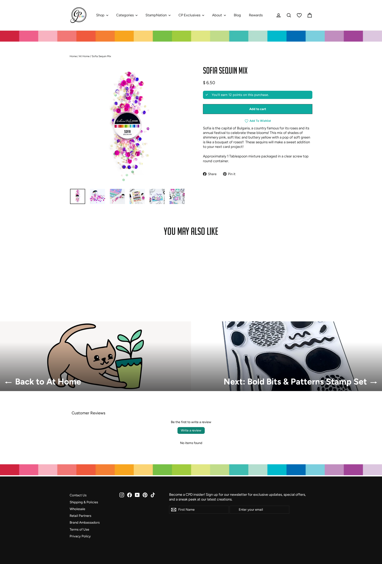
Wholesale (77, 509)
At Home (84, 56)
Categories (125, 15)
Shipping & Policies (84, 502)
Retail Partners (80, 516)
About (217, 15)
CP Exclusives (189, 15)
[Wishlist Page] (299, 15)
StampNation (156, 15)
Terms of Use (79, 529)
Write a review (191, 430)
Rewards (256, 15)
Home (73, 56)
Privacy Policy (80, 536)
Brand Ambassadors (85, 522)
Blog (237, 15)
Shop (100, 15)
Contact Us (78, 495)
